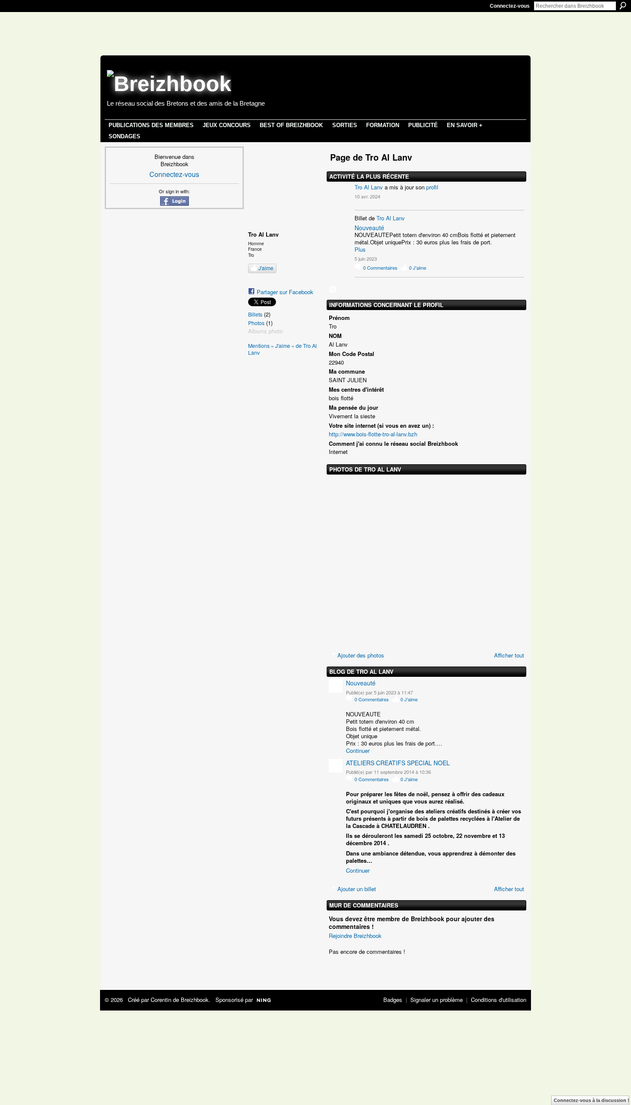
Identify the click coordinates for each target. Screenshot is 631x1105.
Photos (256, 323)
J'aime (265, 267)
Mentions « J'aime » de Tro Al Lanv (282, 349)
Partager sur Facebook (285, 292)
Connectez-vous (510, 6)
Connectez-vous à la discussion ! (591, 1100)
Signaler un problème (436, 999)
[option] (426, 561)
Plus (360, 249)
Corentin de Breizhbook (180, 999)
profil (432, 187)
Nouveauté (369, 227)
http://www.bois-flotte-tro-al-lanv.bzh (373, 434)
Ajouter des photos (360, 655)
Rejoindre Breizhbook (355, 935)
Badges (392, 999)
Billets (255, 314)
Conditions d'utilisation (498, 999)
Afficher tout (509, 655)
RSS (333, 290)
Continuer (358, 750)
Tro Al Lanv (369, 187)
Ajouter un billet (356, 889)
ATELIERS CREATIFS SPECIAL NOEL (398, 762)
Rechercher (622, 5)
